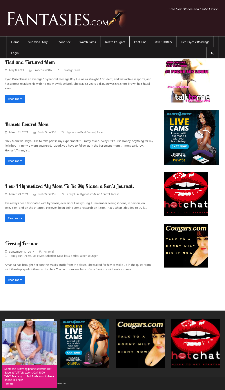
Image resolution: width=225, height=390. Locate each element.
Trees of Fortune (21, 243)
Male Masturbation (44, 256)
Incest (100, 132)
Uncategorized (71, 70)
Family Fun (72, 194)
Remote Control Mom (27, 124)
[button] (212, 52)
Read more (15, 99)
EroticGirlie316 (43, 70)
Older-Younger (89, 256)
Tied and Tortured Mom (30, 62)
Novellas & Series (68, 256)
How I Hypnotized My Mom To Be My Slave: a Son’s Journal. (69, 186)
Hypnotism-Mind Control (81, 132)
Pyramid (49, 251)
